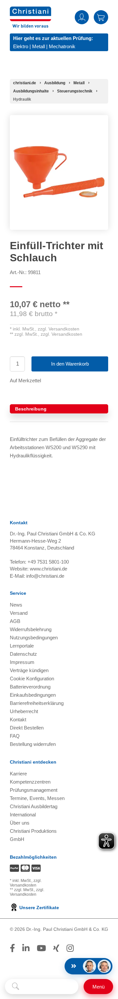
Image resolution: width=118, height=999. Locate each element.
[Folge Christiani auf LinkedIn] (26, 948)
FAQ (15, 736)
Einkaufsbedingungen (33, 695)
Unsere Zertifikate (38, 907)
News (16, 605)
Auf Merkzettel (25, 380)
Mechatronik (62, 46)
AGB (15, 621)
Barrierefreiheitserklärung (37, 703)
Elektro (20, 46)
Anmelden (82, 17)
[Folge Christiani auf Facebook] (12, 948)
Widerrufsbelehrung (30, 629)
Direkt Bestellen (27, 727)
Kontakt (18, 719)
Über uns (20, 823)
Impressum (22, 662)
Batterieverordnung (30, 686)
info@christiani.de (45, 576)
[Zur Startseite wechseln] (30, 10)
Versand (19, 613)
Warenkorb (101, 17)
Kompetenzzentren (30, 782)
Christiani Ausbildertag (33, 806)
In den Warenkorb (70, 364)
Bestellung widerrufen (33, 744)
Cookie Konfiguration (32, 678)
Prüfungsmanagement (33, 790)
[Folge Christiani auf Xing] (56, 948)
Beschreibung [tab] (31, 408)
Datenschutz (23, 654)
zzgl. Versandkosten (58, 328)
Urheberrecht (24, 711)
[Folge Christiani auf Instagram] (70, 948)
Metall (38, 46)
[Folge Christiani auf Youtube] (41, 948)
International (23, 814)
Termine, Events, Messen (37, 798)
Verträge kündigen (29, 670)
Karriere (18, 773)
